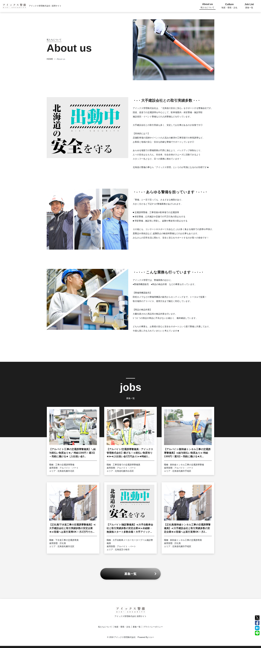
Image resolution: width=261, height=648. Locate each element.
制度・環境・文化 (122, 627)
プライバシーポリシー (153, 627)
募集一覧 (137, 627)
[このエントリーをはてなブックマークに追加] (257, 627)
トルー (151, 637)
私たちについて (105, 627)
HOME (50, 59)
